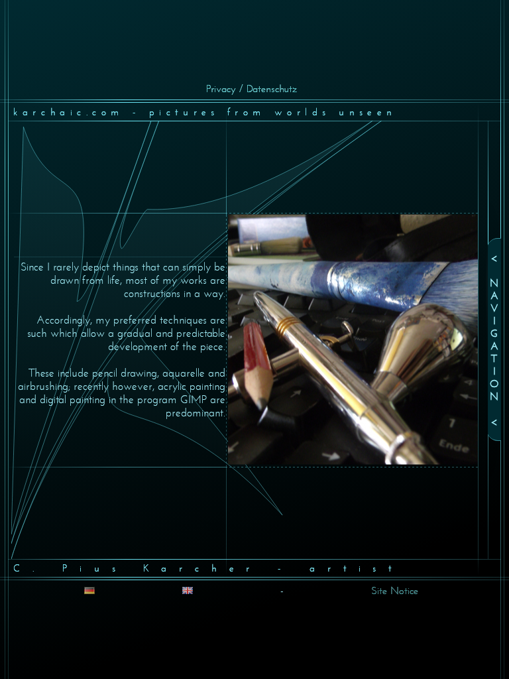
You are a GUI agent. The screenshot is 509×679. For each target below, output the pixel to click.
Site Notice (394, 590)
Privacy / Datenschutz (251, 88)
